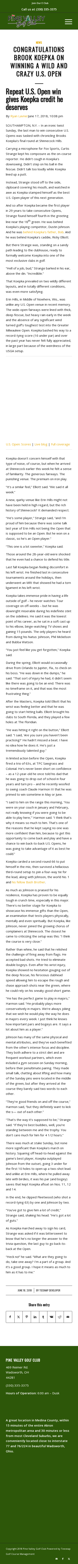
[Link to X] (69, 1559)
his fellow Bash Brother (28, 882)
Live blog (41, 444)
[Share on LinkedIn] (35, 1317)
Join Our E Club (40, 3)
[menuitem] (40, 3)
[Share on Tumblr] (43, 1317)
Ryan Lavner (19, 116)
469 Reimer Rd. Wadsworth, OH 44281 (17, 1372)
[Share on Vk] (51, 1317)
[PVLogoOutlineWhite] (32, 21)
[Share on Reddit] (60, 1317)
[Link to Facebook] (63, 1559)
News (39, 42)
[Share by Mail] (68, 1317)
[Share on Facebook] (10, 1317)
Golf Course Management (20, 1553)
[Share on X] (19, 1317)
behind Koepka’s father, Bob (43, 232)
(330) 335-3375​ (46, 9)
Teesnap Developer (49, 1290)
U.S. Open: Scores (18, 444)
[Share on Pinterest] (27, 1317)
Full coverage (60, 444)
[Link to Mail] (56, 1559)
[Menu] (66, 21)
